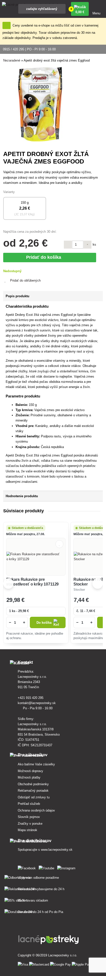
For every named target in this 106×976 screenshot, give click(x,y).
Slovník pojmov (29, 817)
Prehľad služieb (29, 804)
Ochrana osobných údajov (36, 810)
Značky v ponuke (30, 823)
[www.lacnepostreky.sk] (28, 867)
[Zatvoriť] (6, 25)
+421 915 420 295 (31, 698)
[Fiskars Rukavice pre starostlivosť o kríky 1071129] (35, 557)
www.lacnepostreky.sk (56, 849)
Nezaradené (11, 60)
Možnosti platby (29, 777)
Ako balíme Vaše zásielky (36, 764)
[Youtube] (47, 867)
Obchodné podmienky (33, 784)
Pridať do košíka (45, 257)
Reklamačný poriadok (33, 790)
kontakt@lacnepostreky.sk (37, 703)
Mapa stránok (27, 830)
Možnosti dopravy (30, 771)
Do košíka (44, 622)
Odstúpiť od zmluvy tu (34, 797)
